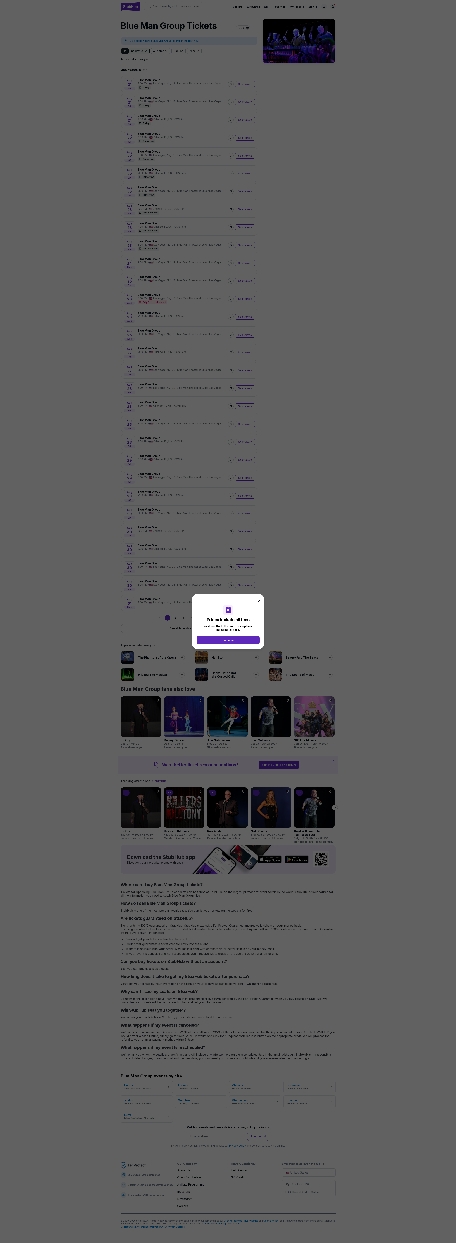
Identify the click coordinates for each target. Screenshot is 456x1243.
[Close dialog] (259, 600)
